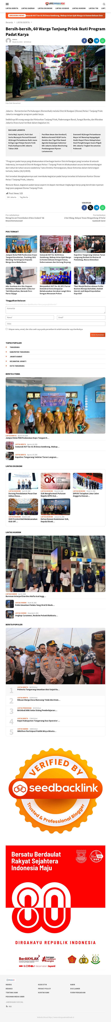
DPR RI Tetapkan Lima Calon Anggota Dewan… (86, 494)
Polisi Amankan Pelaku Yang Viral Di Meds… (35, 605)
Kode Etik (42, 984)
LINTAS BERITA (11, 436)
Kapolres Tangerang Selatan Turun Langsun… (36, 457)
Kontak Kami (43, 992)
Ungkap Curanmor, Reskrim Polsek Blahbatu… (36, 615)
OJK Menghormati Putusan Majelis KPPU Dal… (53, 494)
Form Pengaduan (77, 992)
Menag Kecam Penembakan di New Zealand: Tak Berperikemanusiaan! (25, 218)
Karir (72, 984)
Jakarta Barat (16, 356)
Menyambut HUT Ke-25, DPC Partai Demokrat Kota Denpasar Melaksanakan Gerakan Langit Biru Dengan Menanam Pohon (55, 290)
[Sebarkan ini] (84, 40)
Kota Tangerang (17, 366)
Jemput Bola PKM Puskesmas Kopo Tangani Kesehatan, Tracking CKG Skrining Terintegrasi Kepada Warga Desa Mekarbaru (21, 258)
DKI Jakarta (11, 197)
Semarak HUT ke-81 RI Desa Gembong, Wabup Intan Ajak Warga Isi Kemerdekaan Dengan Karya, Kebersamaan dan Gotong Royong (55, 258)
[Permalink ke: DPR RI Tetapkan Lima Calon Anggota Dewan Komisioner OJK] (87, 481)
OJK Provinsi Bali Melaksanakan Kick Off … (23, 520)
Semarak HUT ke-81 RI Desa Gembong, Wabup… (37, 447)
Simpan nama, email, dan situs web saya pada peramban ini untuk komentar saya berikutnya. (46, 329)
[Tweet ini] (90, 40)
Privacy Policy (44, 989)
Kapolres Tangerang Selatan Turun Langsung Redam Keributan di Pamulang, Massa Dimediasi (89, 257)
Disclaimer (75, 989)
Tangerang (15, 347)
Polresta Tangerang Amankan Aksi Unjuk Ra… (38, 689)
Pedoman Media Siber (15, 996)
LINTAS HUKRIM (11, 594)
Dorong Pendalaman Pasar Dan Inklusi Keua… (23, 494)
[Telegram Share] (96, 40)
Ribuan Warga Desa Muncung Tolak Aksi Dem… (38, 700)
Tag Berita (24, 197)
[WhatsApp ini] (102, 40)
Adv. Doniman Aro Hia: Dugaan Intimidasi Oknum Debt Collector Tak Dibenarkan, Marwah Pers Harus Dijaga (20, 290)
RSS (10, 1006)
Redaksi (9, 989)
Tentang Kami (12, 992)
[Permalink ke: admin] (8, 40)
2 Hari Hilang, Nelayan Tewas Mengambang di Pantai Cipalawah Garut (84, 218)
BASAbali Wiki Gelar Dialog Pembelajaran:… (37, 710)
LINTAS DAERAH (22, 729)
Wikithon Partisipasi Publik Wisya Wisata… (36, 731)
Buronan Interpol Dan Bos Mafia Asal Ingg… (26, 596)
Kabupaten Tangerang (20, 352)
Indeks (9, 984)
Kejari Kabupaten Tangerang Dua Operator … (38, 721)
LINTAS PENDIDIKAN (24, 708)
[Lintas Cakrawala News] (55, 3)
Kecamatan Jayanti (18, 361)
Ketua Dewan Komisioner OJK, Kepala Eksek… (55, 520)
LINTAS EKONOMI (15, 491)
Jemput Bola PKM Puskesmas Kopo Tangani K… (27, 438)
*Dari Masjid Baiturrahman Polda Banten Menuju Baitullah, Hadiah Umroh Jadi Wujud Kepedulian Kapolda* (88, 290)
